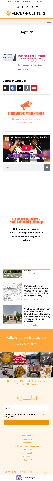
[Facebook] (13, 88)
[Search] (47, 167)
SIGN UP (26, 422)
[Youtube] (37, 7)
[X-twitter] (27, 7)
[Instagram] (6, 88)
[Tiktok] (32, 7)
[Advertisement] (26, 199)
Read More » (23, 69)
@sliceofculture (26, 344)
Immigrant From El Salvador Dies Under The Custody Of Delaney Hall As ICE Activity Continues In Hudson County (37, 291)
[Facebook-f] (22, 7)
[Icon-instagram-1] (17, 7)
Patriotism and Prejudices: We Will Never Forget (32, 57)
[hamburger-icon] (49, 22)
